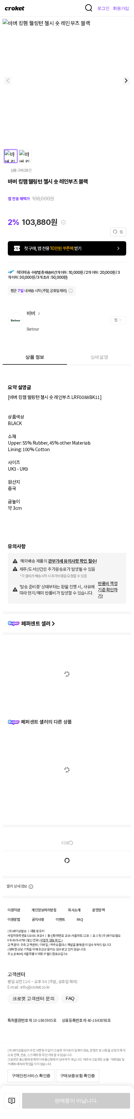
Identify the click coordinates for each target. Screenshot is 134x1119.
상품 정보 (34, 357)
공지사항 (38, 919)
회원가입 (121, 8)
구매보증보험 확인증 (77, 1075)
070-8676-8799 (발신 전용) (23, 940)
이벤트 (60, 919)
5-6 (66, 953)
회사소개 (74, 909)
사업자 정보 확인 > (51, 940)
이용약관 (13, 909)
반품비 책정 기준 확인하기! (107, 589)
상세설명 (99, 357)
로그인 (103, 8)
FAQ (80, 919)
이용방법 (13, 919)
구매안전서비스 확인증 (31, 1075)
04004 (18, 953)
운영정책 (98, 909)
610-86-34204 (35, 935)
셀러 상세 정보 (17, 886)
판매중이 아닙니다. (76, 1100)
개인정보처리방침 (44, 909)
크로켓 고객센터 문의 (33, 998)
